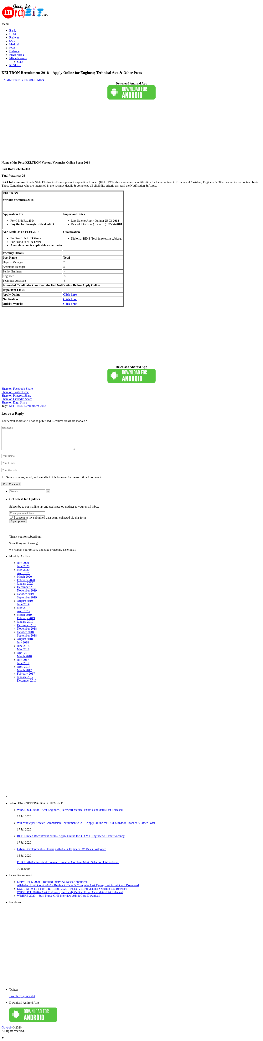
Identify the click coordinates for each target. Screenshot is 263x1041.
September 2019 (27, 597)
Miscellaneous (18, 58)
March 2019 (24, 614)
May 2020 (23, 569)
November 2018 (27, 628)
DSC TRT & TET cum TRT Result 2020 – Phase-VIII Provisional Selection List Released (72, 888)
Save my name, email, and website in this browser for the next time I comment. (54, 477)
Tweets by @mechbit (22, 996)
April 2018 (23, 652)
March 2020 (24, 576)
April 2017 (23, 666)
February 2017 (26, 673)
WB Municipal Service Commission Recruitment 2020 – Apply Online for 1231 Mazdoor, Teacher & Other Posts (86, 823)
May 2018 (23, 649)
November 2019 (27, 590)
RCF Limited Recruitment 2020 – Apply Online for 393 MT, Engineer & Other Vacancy (71, 836)
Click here (70, 299)
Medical (14, 44)
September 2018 (27, 635)
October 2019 (25, 594)
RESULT (15, 65)
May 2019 (23, 607)
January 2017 (25, 677)
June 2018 (23, 645)
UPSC (13, 34)
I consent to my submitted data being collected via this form (49, 517)
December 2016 (26, 680)
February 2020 (26, 580)
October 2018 (25, 632)
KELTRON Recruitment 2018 (27, 406)
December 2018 (26, 625)
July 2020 (23, 562)
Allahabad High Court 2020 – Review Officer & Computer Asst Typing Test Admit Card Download (78, 885)
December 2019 (26, 587)
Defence (14, 51)
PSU (12, 47)
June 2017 (23, 663)
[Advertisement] (117, 131)
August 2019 (25, 600)
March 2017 (24, 670)
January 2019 (25, 621)
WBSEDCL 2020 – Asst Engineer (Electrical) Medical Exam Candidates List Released (70, 809)
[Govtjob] (26, 20)
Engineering (16, 54)
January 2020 (25, 583)
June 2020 (23, 566)
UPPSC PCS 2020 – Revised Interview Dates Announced (52, 881)
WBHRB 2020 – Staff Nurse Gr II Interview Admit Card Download (58, 895)
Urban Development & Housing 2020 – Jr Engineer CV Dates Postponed (61, 849)
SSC (12, 41)
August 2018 (25, 639)
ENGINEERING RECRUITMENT (24, 80)
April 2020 (23, 573)
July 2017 (23, 659)
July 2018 (23, 642)
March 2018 (24, 656)
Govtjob (7, 1027)
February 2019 (26, 618)
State (20, 61)
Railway (14, 37)
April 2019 (23, 611)
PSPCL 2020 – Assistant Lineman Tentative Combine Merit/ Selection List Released (68, 862)
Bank (12, 30)
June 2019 (23, 604)
